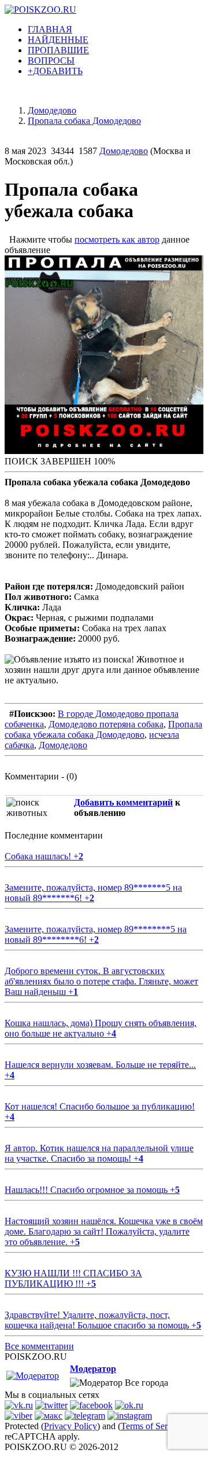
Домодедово (123, 151)
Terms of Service (152, 1426)
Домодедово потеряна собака (106, 724)
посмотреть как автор (117, 239)
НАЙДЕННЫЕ (58, 40)
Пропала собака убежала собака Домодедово (103, 729)
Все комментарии (39, 1346)
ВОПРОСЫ (51, 60)
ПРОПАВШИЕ (58, 50)
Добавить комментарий (123, 802)
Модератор (93, 1369)
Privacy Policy (70, 1426)
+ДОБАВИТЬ (55, 71)
